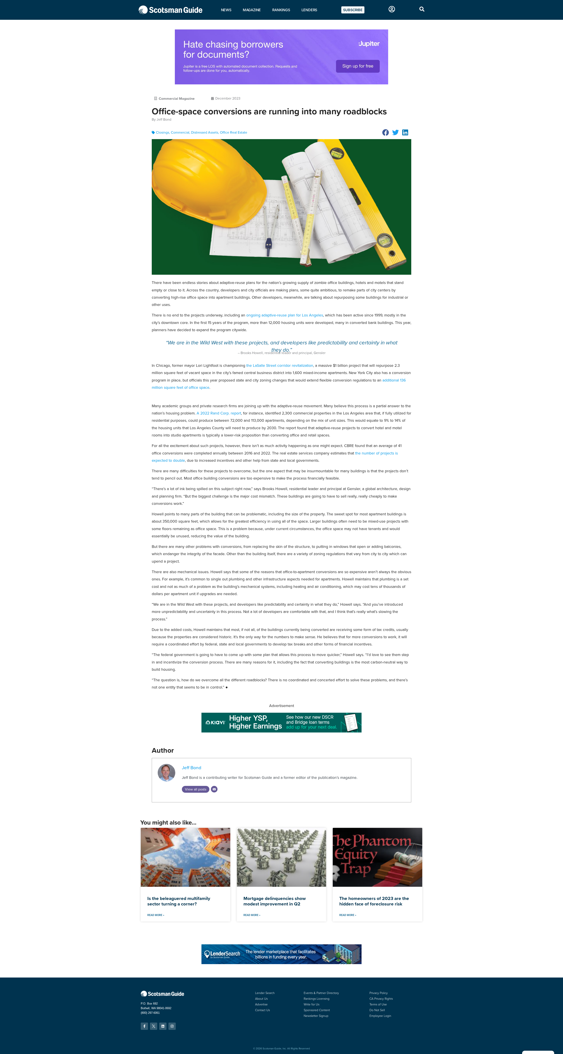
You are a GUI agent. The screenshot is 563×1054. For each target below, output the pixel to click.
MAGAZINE (252, 10)
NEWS (226, 10)
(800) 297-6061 (150, 1012)
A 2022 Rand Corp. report (219, 413)
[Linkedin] (162, 1026)
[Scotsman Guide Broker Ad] (281, 731)
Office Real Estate (233, 132)
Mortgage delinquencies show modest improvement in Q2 (274, 901)
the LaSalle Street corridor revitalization (279, 365)
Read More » (155, 915)
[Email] (214, 789)
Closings (162, 132)
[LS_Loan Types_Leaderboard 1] (281, 962)
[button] (385, 132)
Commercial (180, 132)
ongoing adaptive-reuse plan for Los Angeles (284, 315)
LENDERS (309, 10)
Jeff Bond (191, 767)
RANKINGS (281, 10)
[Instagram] (172, 1026)
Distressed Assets (204, 132)
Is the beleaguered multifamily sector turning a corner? (178, 901)
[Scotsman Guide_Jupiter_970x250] (281, 83)
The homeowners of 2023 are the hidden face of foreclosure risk (374, 901)
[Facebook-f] (144, 1026)
